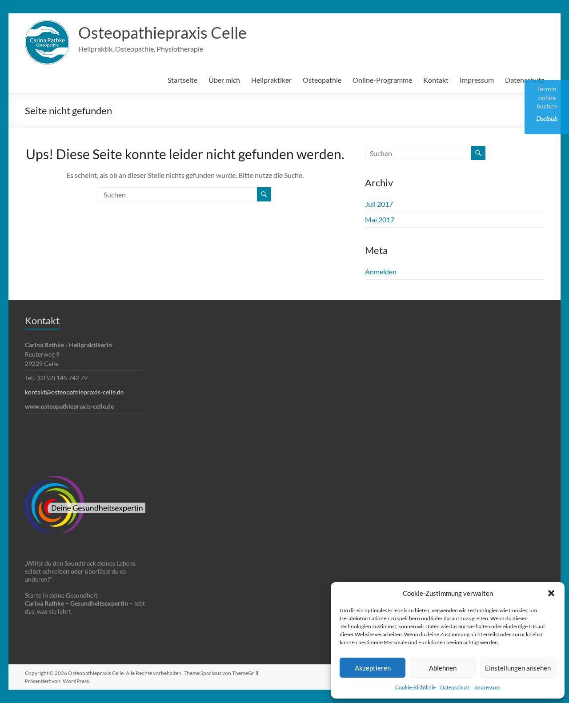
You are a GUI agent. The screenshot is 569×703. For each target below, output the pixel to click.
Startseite (182, 80)
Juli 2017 (379, 204)
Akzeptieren (373, 668)
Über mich (224, 80)
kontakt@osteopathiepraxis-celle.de (74, 392)
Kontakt (436, 80)
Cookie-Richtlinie (415, 687)
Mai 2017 (379, 219)
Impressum (487, 687)
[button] (551, 593)
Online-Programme (382, 80)
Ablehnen (443, 668)
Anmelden (381, 271)
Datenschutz (455, 687)
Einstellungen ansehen (518, 668)
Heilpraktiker (271, 80)
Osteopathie (322, 80)
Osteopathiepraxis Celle (162, 32)
